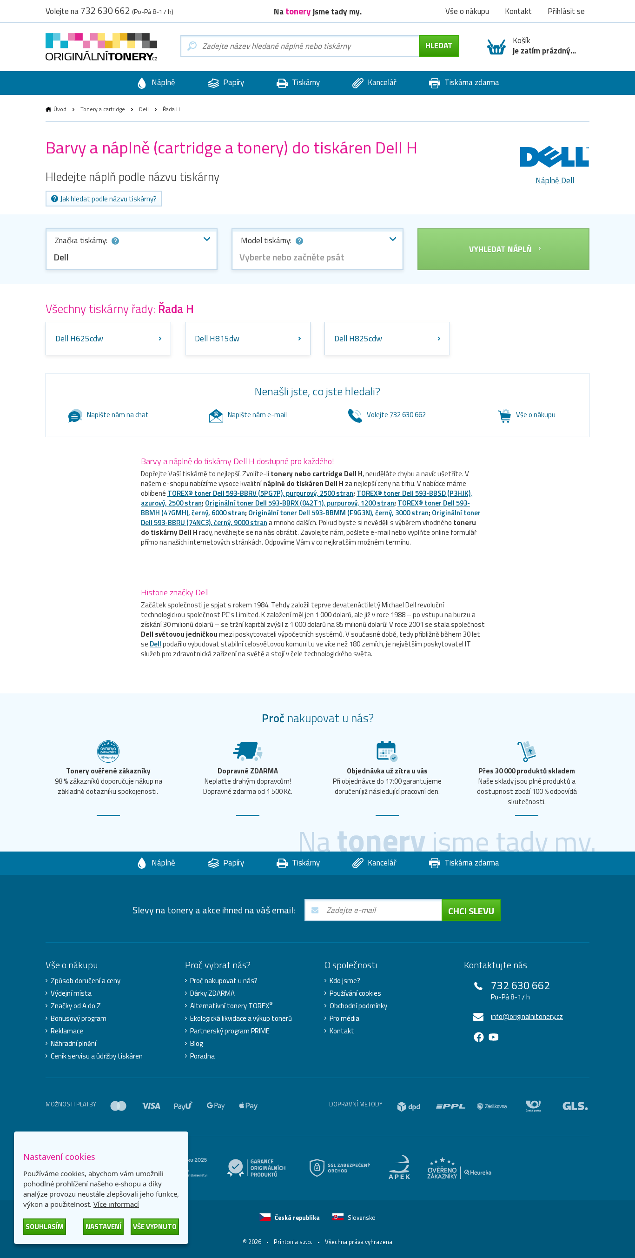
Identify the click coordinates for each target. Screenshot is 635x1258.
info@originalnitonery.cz (527, 1016)
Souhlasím (45, 1226)
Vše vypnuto (155, 1226)
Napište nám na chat (118, 414)
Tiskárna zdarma (471, 82)
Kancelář (381, 82)
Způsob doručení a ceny (85, 981)
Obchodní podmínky (358, 1006)
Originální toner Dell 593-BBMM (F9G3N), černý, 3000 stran (338, 512)
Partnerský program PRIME (230, 1031)
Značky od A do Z (76, 1006)
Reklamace (67, 1031)
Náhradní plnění (73, 1043)
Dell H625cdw (79, 339)
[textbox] (317, 257)
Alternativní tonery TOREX (231, 1006)
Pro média (344, 1018)
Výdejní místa (71, 993)
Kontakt (342, 1031)
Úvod (59, 109)
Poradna (202, 1056)
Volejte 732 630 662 (396, 414)
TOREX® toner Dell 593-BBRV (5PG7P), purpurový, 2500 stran (260, 493)
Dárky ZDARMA (212, 993)
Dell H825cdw (358, 339)
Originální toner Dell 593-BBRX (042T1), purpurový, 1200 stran (299, 503)
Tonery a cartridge (102, 109)
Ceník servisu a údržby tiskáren (97, 1056)
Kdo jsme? (345, 981)
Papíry (232, 82)
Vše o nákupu (536, 414)
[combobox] (132, 249)
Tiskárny (305, 82)
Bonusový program (78, 1018)
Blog (196, 1043)
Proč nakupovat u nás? (224, 981)
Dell (144, 109)
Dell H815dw (217, 339)
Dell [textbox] (61, 257)
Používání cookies (355, 993)
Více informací (116, 1204)
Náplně (162, 82)
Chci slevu (471, 911)
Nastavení (103, 1226)
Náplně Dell (555, 180)
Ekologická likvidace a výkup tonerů (241, 1018)
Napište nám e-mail (257, 414)
